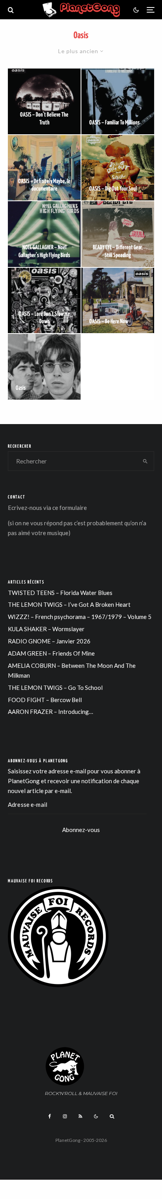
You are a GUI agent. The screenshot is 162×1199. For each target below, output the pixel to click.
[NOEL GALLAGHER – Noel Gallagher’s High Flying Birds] (44, 234)
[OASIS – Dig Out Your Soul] (117, 168)
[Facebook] (49, 1116)
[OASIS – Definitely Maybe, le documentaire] (44, 168)
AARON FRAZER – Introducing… (50, 711)
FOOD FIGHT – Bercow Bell (45, 699)
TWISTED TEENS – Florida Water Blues (60, 592)
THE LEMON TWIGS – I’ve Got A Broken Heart (69, 604)
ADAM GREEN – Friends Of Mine (51, 653)
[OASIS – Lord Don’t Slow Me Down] (44, 301)
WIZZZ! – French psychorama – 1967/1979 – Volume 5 (79, 616)
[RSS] (80, 1116)
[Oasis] (44, 367)
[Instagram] (65, 1116)
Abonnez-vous (81, 829)
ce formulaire (69, 507)
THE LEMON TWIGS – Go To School (55, 687)
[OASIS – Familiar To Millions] (117, 101)
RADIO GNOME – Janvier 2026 (49, 641)
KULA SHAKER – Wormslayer (46, 628)
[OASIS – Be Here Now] (117, 301)
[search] (145, 461)
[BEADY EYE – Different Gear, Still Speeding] (117, 234)
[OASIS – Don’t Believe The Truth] (44, 101)
